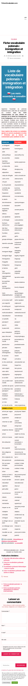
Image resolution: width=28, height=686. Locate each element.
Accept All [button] (14, 682)
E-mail (3, 632)
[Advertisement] (14, 21)
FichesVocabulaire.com (9, 3)
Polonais (14, 39)
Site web (3, 639)
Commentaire (5, 611)
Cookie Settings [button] (6, 682)
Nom (3, 625)
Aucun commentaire (15, 58)
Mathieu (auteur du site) (14, 56)
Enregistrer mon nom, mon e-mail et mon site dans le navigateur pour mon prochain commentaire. (14, 648)
